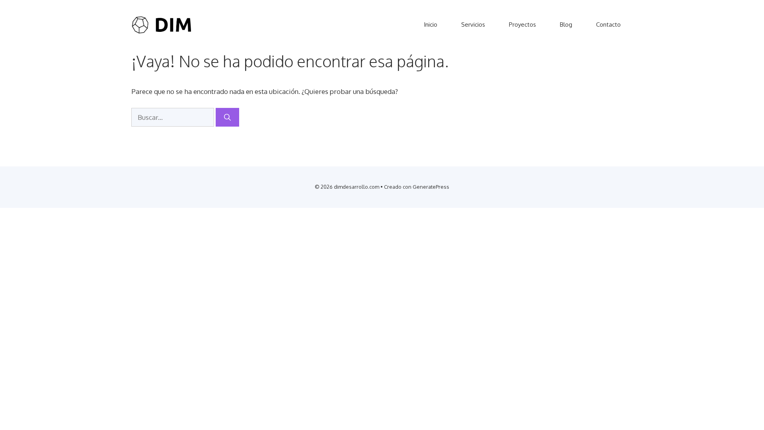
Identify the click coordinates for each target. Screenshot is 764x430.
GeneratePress (431, 187)
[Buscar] (227, 117)
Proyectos (522, 24)
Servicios (473, 24)
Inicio (430, 24)
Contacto (608, 24)
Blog (566, 24)
